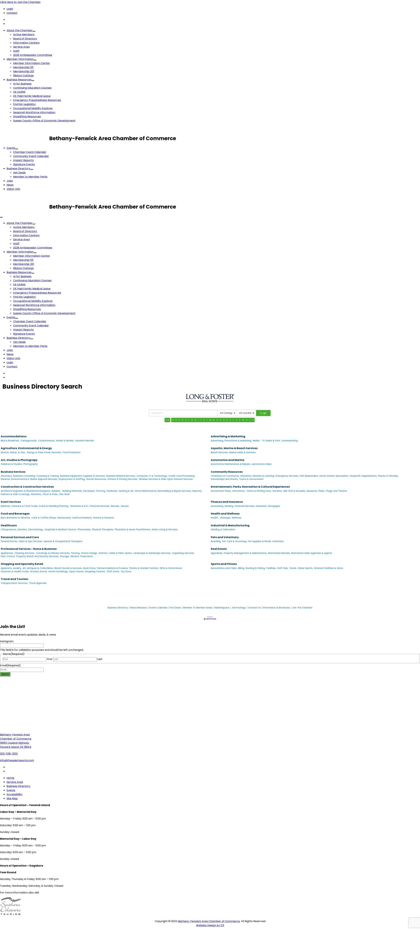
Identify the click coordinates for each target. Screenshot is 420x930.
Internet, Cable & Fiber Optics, (115, 553)
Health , (215, 517)
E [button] (185, 420)
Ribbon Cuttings (23, 75)
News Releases (138, 607)
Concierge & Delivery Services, (53, 553)
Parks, (321, 491)
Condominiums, (46, 440)
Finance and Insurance (227, 502)
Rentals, (115, 506)
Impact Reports (23, 160)
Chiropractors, (9, 529)
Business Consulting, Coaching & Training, (36, 475)
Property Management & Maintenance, (245, 553)
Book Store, (89, 568)
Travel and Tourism (14, 579)
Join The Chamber (302, 607)
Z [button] (252, 420)
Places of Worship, (388, 475)
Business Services (13, 472)
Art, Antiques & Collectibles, (38, 568)
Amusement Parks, (221, 491)
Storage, (64, 556)
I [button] (198, 420)
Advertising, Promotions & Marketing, (231, 440)
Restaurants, (64, 517)
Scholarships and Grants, (224, 479)
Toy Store (126, 571)
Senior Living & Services (165, 529)
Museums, (312, 491)
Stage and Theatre (336, 491)
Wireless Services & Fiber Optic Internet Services (166, 479)
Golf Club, (282, 568)
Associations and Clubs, (224, 568)
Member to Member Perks (30, 177)
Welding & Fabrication (223, 529)
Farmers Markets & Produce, (112, 568)
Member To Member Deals (197, 607)
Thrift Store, (113, 571)
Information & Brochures (276, 607)
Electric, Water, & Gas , (13, 452)
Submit (5, 674)
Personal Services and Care (20, 537)
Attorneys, (6, 475)
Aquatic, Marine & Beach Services (234, 448)
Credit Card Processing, (181, 475)
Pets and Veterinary (225, 537)
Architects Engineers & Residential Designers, (26, 491)
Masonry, (197, 491)
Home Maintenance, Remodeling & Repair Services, (163, 491)
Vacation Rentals (84, 440)
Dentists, (22, 529)
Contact (12, 13)
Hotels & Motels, (65, 440)
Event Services (11, 502)
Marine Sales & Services (242, 452)
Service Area (21, 47)
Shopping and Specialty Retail (22, 564)
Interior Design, (89, 553)
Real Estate (219, 549)
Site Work (64, 494)
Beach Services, (219, 452)
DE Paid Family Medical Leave (32, 96)
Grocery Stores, (38, 571)
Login (10, 9)
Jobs (10, 181)
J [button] (200, 420)
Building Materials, (72, 491)
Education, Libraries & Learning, (257, 475)
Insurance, (261, 506)
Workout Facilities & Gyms (328, 568)
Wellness (236, 517)
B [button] (176, 420)
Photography (30, 464)
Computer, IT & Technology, (152, 475)
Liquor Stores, (76, 571)
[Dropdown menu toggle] (34, 31)
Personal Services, (100, 506)
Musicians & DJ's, (79, 506)
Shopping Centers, (95, 571)
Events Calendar (158, 607)
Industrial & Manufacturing (230, 525)
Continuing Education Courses (32, 88)
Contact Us (254, 607)
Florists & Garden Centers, (144, 568)
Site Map (12, 798)
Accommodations (13, 436)
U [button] (236, 420)
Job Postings (238, 607)
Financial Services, (245, 506)
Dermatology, (36, 529)
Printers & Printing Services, (123, 479)
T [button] (233, 420)
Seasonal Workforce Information (34, 112)
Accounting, (217, 506)
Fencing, (75, 553)
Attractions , (239, 491)
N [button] (213, 420)
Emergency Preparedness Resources (37, 100)
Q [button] (223, 420)
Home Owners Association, (334, 475)
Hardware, (112, 491)
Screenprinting (290, 440)
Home (10, 778)
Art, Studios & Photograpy (19, 460)
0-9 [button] (167, 420)
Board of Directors (25, 38)
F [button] (188, 420)
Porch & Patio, (50, 494)
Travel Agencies (38, 583)
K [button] (204, 420)
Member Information (20, 59)
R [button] (227, 420)
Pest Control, (8, 556)
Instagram (6, 641)
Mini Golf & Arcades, (294, 491)
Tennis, (293, 568)
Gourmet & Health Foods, (15, 571)
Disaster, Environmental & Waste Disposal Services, (29, 479)
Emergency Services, (287, 475)
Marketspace (222, 607)
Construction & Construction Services (27, 487)
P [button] (220, 420)
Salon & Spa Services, (31, 541)
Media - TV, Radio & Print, (267, 440)
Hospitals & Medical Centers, (61, 529)
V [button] (239, 420)
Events (11, 148)
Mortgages (274, 506)
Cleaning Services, (24, 553)
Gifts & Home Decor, (171, 568)
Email (10, 665)
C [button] (179, 420)
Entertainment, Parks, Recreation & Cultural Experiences (250, 487)
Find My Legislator (24, 104)
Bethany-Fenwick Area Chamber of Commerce (209, 921)
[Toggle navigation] (1, 217)
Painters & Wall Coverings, (15, 494)
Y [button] (249, 420)
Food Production (71, 452)
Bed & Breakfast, (10, 440)
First (49, 659)
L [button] (207, 420)
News (10, 185)
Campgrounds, (29, 440)
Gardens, (277, 491)
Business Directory (18, 168)
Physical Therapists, (103, 529)
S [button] (230, 420)
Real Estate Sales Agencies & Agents (311, 553)
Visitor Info (13, 189)
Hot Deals (19, 172)
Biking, (241, 568)
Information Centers (26, 43)
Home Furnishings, (58, 571)
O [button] (217, 420)
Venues (125, 506)
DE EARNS (19, 92)
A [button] (173, 420)
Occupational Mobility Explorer (33, 108)
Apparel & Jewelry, (11, 568)
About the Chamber (20, 30)
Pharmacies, (84, 529)
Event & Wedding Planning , (54, 506)
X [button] (246, 420)
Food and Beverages (15, 514)
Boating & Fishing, (255, 568)
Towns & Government (251, 479)
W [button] (243, 420)
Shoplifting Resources (27, 116)
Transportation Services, (14, 583)
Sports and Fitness (224, 564)
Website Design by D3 (210, 925)
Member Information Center (31, 63)
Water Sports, (305, 568)
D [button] (182, 420)
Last (99, 659)
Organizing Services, (183, 553)
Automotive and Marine (227, 460)
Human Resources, (96, 479)
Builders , (57, 491)
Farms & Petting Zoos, (259, 491)
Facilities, (271, 568)
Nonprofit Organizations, (363, 475)
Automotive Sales (262, 464)
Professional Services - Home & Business (29, 549)
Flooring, (100, 491)
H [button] (195, 420)
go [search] (264, 413)
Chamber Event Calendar (29, 152)
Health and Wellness (225, 514)
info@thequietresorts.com (17, 760)
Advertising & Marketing (228, 436)
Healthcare (9, 525)
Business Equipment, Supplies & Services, (82, 475)
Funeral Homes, (9, 541)
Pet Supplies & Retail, (259, 541)
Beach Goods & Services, (68, 568)
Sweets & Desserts (103, 517)
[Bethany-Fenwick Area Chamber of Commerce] (24, 138)
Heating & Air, (126, 491)
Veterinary (278, 541)
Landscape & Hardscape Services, (152, 553)
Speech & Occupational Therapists (63, 541)
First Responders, (309, 475)
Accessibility (14, 794)
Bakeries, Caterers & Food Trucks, (19, 506)
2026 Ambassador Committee (32, 55)
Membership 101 (23, 67)
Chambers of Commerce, (225, 475)
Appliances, (7, 553)
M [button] (210, 420)
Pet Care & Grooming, (234, 541)
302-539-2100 (9, 754)
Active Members (23, 34)
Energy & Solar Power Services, (44, 452)
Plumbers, (36, 494)
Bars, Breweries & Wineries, (16, 517)
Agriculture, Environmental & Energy (26, 448)
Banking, (229, 506)
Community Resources (227, 472)
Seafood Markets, (82, 517)
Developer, (89, 491)
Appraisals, (217, 553)
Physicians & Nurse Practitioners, (133, 529)
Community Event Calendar (31, 156)
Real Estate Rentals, (279, 553)
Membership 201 (23, 71)
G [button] (192, 420)
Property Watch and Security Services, (37, 556)
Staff (16, 51)
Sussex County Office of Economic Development (44, 120)
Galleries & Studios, (11, 464)
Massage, (225, 517)
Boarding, (216, 541)
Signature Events (24, 164)
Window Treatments (81, 556)
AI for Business (22, 84)
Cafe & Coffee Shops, (44, 517)
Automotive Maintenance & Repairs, (231, 464)
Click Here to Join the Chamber (20, 2)
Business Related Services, (121, 475)
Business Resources (19, 79)
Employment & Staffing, (72, 479)
